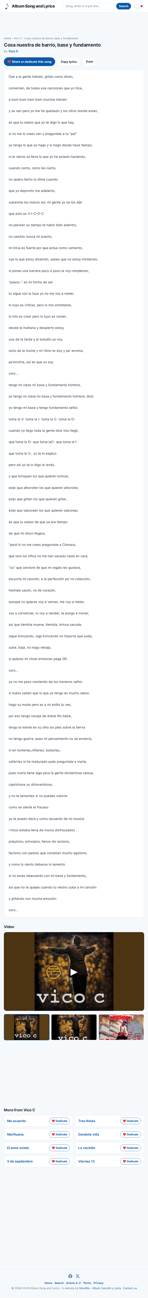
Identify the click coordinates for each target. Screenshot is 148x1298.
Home (7, 38)
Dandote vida (88, 1134)
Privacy (98, 1283)
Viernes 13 (86, 1161)
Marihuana (15, 1134)
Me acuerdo (16, 1121)
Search (59, 1283)
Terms (87, 1283)
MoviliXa (84, 1288)
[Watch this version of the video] (27, 1027)
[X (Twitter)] (78, 1276)
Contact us (130, 1288)
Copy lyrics (69, 62)
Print (89, 62)
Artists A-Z (73, 1283)
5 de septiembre (20, 1161)
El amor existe (18, 1148)
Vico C (18, 38)
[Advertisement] (74, 24)
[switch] (139, 6)
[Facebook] (70, 1276)
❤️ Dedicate (59, 1120)
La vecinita (86, 1148)
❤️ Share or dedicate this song (29, 62)
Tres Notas (86, 1121)
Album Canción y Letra (106, 1288)
